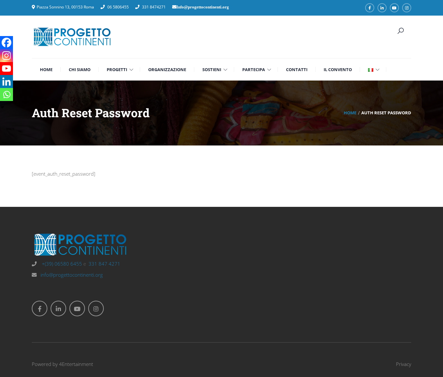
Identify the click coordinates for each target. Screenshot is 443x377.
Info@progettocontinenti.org (202, 7)
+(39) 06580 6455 (61, 263)
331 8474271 (154, 7)
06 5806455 (118, 7)
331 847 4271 (104, 263)
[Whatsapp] (6, 94)
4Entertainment (76, 364)
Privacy (403, 364)
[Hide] (2, 107)
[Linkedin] (6, 81)
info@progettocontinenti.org (72, 274)
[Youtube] (6, 68)
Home (350, 113)
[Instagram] (6, 55)
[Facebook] (6, 42)
